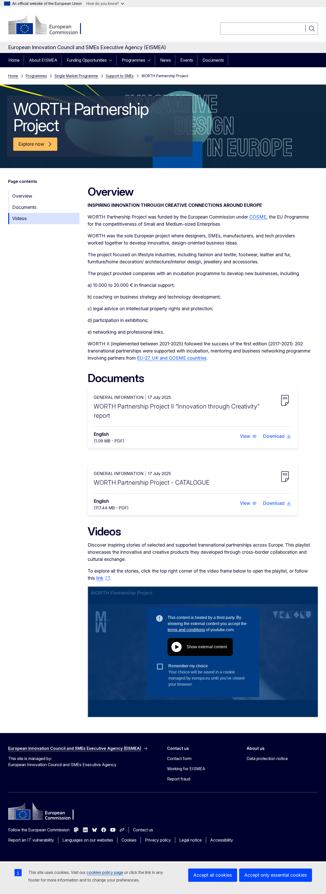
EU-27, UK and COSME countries (172, 358)
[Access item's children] (112, 60)
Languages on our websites (87, 840)
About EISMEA (43, 60)
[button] (248, 436)
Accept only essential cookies (275, 875)
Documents (213, 60)
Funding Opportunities (87, 60)
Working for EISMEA (186, 768)
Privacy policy (158, 840)
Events (186, 60)
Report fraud (178, 778)
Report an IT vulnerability (31, 840)
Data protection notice (267, 758)
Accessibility (221, 840)
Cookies (129, 840)
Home (14, 60)
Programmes (133, 60)
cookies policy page (105, 872)
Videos (19, 218)
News (165, 60)
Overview (22, 196)
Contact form (179, 758)
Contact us (143, 829)
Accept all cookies (212, 875)
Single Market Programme (76, 76)
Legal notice (190, 840)
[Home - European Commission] (49, 25)
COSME (257, 217)
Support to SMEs (120, 76)
